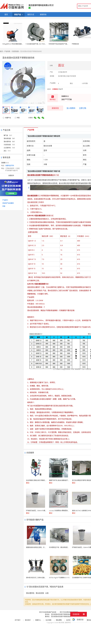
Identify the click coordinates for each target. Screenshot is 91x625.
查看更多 (11, 175)
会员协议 (69, 620)
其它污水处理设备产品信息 (47, 612)
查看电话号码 (9, 166)
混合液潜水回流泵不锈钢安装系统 (61, 614)
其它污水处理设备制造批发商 (69, 612)
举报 (18, 118)
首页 (1, 51)
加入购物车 (71, 108)
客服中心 (38, 620)
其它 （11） (7, 151)
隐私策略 (59, 620)
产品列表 (7, 51)
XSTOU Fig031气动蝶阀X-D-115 (59, 578)
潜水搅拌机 (30, 593)
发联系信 (55, 108)
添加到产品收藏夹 (8, 203)
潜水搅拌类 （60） (10, 142)
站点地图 (48, 620)
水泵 (47, 593)
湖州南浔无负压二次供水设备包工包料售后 (39, 578)
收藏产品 (8, 118)
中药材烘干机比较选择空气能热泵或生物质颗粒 (63, 44)
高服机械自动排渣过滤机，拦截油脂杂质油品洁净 (41, 547)
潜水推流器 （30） (10, 138)
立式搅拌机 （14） (10, 148)
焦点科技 (61, 623)
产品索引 (5, 200)
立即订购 (82, 108)
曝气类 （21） (8, 135)
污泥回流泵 (15, 51)
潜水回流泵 (40, 593)
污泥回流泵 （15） (10, 145)
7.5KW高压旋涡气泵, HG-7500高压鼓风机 (38, 44)
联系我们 (28, 620)
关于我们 (17, 620)
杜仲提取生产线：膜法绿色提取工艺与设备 (62, 547)
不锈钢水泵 (75, 44)
